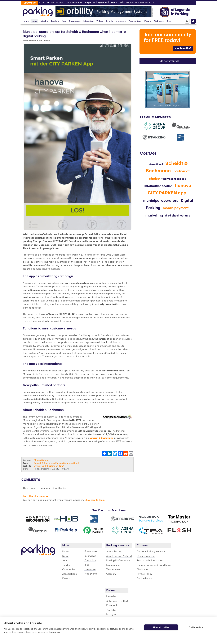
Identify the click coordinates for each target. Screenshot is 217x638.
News (34, 21)
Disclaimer (143, 569)
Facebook (111, 605)
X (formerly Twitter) (117, 601)
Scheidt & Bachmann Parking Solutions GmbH (57, 463)
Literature (121, 21)
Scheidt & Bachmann (102, 438)
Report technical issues (150, 560)
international (155, 164)
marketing (154, 215)
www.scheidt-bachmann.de (48, 466)
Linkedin (111, 596)
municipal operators (160, 200)
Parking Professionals (118, 560)
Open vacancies (146, 556)
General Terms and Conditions (154, 565)
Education (88, 21)
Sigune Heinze (41, 460)
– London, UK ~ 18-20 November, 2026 (108, 2)
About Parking (114, 551)
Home (26, 21)
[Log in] (193, 21)
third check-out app (177, 215)
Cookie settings (196, 627)
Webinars (159, 21)
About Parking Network (119, 556)
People (147, 21)
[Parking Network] (38, 11)
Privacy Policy (144, 574)
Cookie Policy (144, 578)
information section (158, 186)
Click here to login (94, 500)
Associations (135, 21)
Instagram (112, 614)
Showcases (74, 21)
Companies (68, 569)
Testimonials (113, 569)
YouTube (111, 610)
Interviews (90, 556)
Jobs (64, 21)
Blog (169, 21)
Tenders (55, 21)
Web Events (90, 574)
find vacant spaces (173, 178)
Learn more (54, 632)
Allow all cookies (161, 627)
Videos (99, 21)
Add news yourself (169, 61)
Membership (113, 565)
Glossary (111, 574)
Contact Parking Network (151, 551)
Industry (44, 21)
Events (109, 21)
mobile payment (176, 208)
